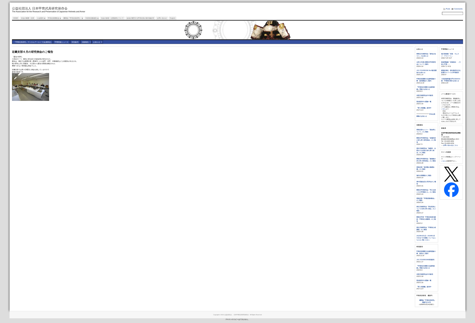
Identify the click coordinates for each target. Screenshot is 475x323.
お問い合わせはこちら (450, 145)
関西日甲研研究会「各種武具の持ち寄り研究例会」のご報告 (426, 140)
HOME (15, 18)
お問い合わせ (162, 18)
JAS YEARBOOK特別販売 (425, 260)
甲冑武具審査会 (53, 18)
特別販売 (75, 42)
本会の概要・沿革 (27, 18)
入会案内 (40, 18)
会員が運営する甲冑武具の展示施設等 (140, 18)
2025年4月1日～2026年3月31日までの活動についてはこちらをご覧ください (426, 238)
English (172, 18)
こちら (443, 109)
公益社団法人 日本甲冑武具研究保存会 (40, 8)
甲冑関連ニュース (61, 42)
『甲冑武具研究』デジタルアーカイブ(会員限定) (32, 42)
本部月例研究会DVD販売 (424, 95)
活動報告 (85, 42)
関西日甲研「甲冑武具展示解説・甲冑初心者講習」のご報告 (426, 219)
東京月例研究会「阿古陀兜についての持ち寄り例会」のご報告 (426, 209)
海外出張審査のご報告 (423, 175)
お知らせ (96, 42)
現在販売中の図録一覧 (423, 101)
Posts (448, 9)
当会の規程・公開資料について (112, 18)
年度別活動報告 (91, 18)
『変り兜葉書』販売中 (423, 108)
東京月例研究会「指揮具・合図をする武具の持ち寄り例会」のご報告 (426, 150)
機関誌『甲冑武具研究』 (72, 18)
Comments (458, 9)
